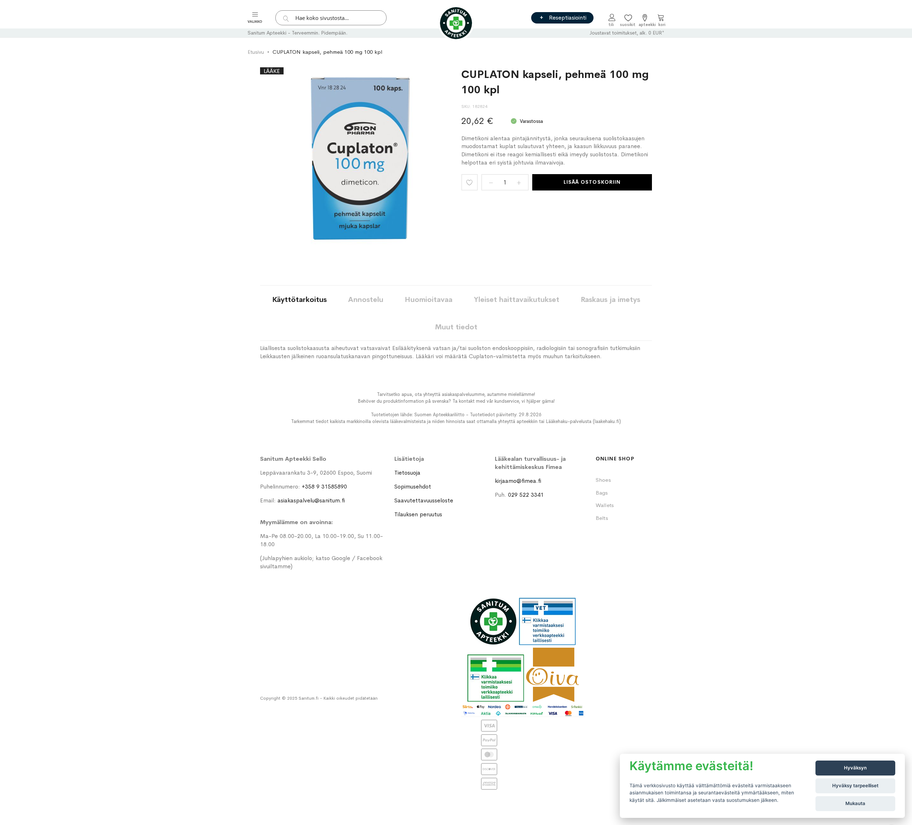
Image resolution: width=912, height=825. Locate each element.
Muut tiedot (456, 327)
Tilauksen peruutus (418, 514)
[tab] (299, 299)
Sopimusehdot (412, 486)
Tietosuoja (407, 472)
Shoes (603, 479)
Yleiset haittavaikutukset (516, 299)
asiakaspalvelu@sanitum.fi (311, 500)
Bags (602, 492)
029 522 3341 (526, 494)
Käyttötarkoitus (299, 299)
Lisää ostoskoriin (592, 182)
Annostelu (365, 299)
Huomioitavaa (428, 299)
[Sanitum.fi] (456, 23)
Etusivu (256, 51)
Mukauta (855, 803)
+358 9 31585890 (324, 486)
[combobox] (331, 18)
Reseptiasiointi (567, 17)
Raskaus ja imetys (610, 299)
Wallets (605, 505)
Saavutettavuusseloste (423, 500)
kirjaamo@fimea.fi (518, 481)
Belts (602, 518)
